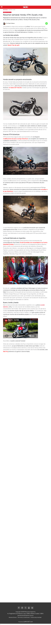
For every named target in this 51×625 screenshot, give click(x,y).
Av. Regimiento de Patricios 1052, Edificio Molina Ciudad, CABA (25, 613)
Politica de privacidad (36, 617)
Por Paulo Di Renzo (10, 23)
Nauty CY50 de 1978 (13, 45)
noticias (5, 9)
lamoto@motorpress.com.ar (25, 615)
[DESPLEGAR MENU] (1, 6)
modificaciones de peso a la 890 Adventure (15, 138)
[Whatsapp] (46, 23)
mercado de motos (7, 12)
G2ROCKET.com (28, 621)
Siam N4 (5, 351)
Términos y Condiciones (24, 617)
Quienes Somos (12, 617)
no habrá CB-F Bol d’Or (15, 87)
